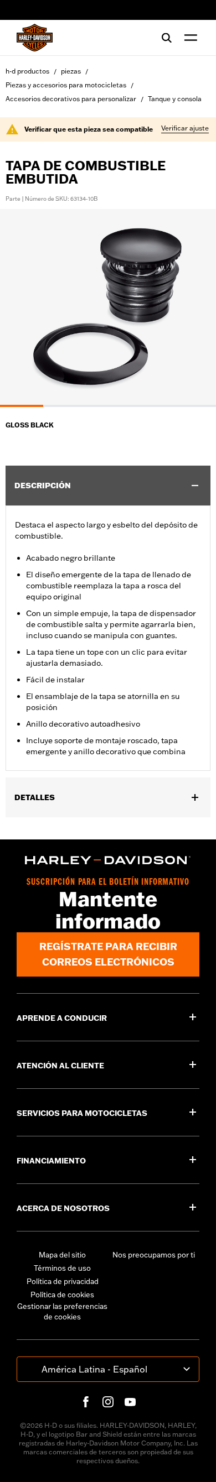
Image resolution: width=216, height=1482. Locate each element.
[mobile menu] (188, 37)
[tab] (21, 406)
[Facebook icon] (85, 1401)
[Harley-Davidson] (108, 860)
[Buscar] (166, 37)
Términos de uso (62, 1268)
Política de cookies (62, 1294)
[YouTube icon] (130, 1401)
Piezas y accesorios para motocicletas (66, 85)
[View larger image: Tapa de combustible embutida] (108, 306)
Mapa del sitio (62, 1254)
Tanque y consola (175, 99)
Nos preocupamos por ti (153, 1254)
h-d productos (27, 71)
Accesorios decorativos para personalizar (71, 99)
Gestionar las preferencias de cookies (62, 1312)
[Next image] (194, 308)
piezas (71, 71)
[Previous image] (22, 308)
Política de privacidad (63, 1281)
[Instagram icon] (108, 1401)
